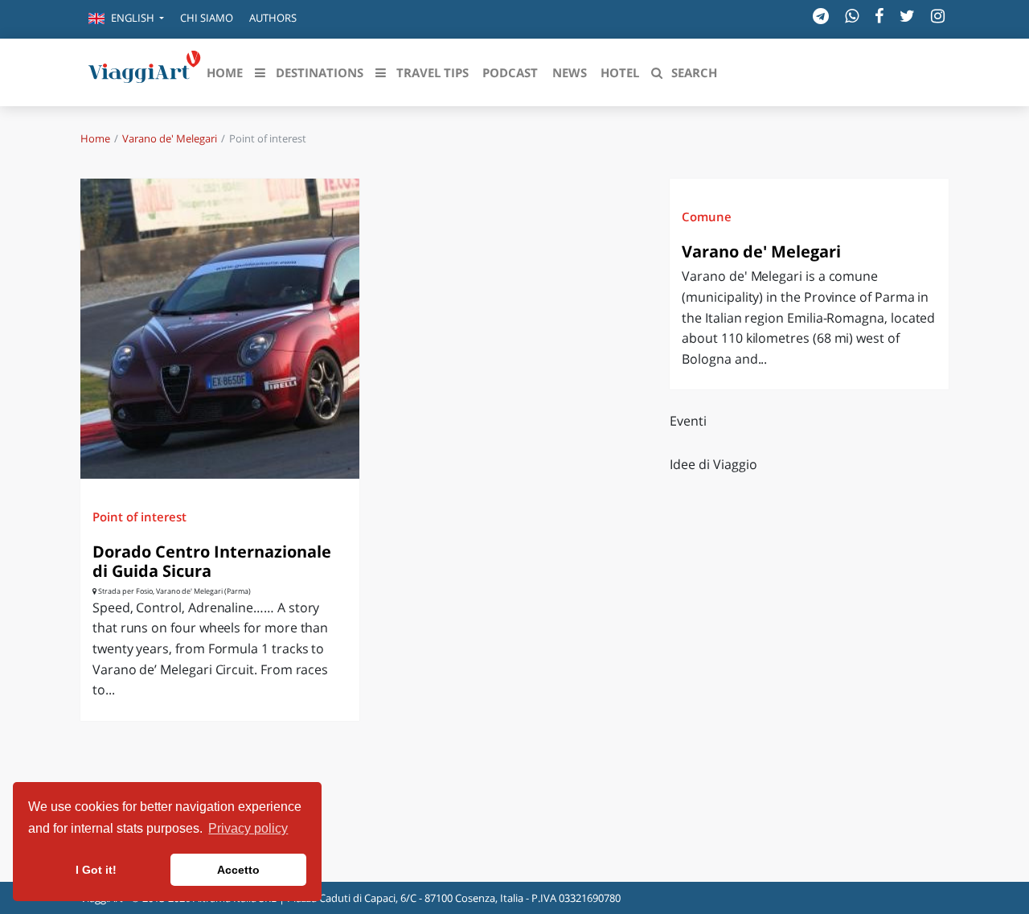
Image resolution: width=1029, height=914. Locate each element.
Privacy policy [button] (248, 828)
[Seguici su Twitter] (907, 16)
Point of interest (139, 516)
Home (95, 138)
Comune (707, 216)
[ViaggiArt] (144, 71)
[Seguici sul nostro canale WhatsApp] (852, 16)
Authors (273, 17)
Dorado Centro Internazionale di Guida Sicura (211, 561)
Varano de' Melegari (169, 138)
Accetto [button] (238, 869)
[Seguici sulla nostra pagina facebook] (879, 16)
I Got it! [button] (96, 869)
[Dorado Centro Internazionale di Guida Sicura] (219, 329)
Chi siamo (206, 17)
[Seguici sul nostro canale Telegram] (821, 16)
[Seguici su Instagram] (938, 16)
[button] (126, 19)
